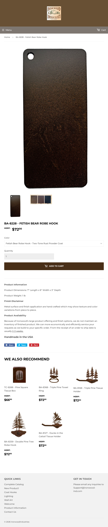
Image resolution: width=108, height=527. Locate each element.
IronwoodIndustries (20, 522)
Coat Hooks (10, 492)
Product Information (15, 508)
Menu (9, 30)
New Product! (11, 488)
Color (7, 238)
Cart (103, 30)
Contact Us (10, 511)
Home (7, 37)
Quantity (8, 251)
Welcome (9, 504)
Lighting (8, 496)
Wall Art (8, 500)
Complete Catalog (14, 484)
